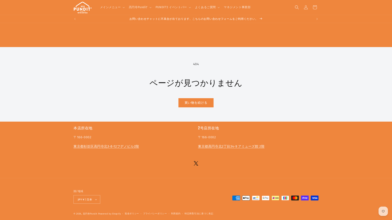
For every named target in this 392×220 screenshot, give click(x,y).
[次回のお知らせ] (317, 19)
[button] (112, 7)
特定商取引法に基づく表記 (199, 213)
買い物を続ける (196, 102)
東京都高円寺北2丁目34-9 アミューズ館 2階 (231, 146)
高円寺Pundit (90, 213)
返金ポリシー (132, 213)
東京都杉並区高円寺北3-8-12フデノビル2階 (106, 146)
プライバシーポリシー (155, 213)
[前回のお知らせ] (74, 19)
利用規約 (176, 213)
